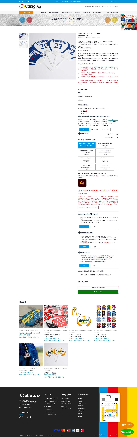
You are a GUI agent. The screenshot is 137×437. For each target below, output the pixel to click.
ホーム (65, 22)
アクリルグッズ (48, 409)
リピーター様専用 (97, 12)
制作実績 (80, 401)
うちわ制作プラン (65, 398)
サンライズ (114, 435)
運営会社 (80, 416)
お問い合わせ (87, 12)
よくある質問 (81, 408)
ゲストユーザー (113, 6)
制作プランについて (112, 134)
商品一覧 (44, 12)
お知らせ (80, 413)
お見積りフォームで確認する (98, 287)
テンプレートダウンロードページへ (88, 207)
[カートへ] (102, 6)
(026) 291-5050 (114, 12)
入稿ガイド (66, 407)
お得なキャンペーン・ (83, 404)
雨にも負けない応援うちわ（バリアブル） (106, 69)
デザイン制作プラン (67, 12)
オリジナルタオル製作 (50, 404)
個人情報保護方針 (39, 435)
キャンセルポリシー (51, 435)
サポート (78, 12)
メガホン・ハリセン (49, 412)
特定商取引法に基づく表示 (26, 435)
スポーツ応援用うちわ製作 (51, 398)
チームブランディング (50, 415)
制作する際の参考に (54, 12)
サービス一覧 (27, 12)
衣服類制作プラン (65, 401)
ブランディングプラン (66, 404)
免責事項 (62, 435)
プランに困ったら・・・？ (111, 137)
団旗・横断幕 (47, 406)
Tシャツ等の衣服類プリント (51, 401)
